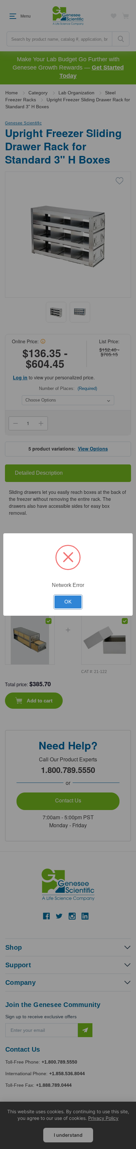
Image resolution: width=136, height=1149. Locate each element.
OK (68, 601)
